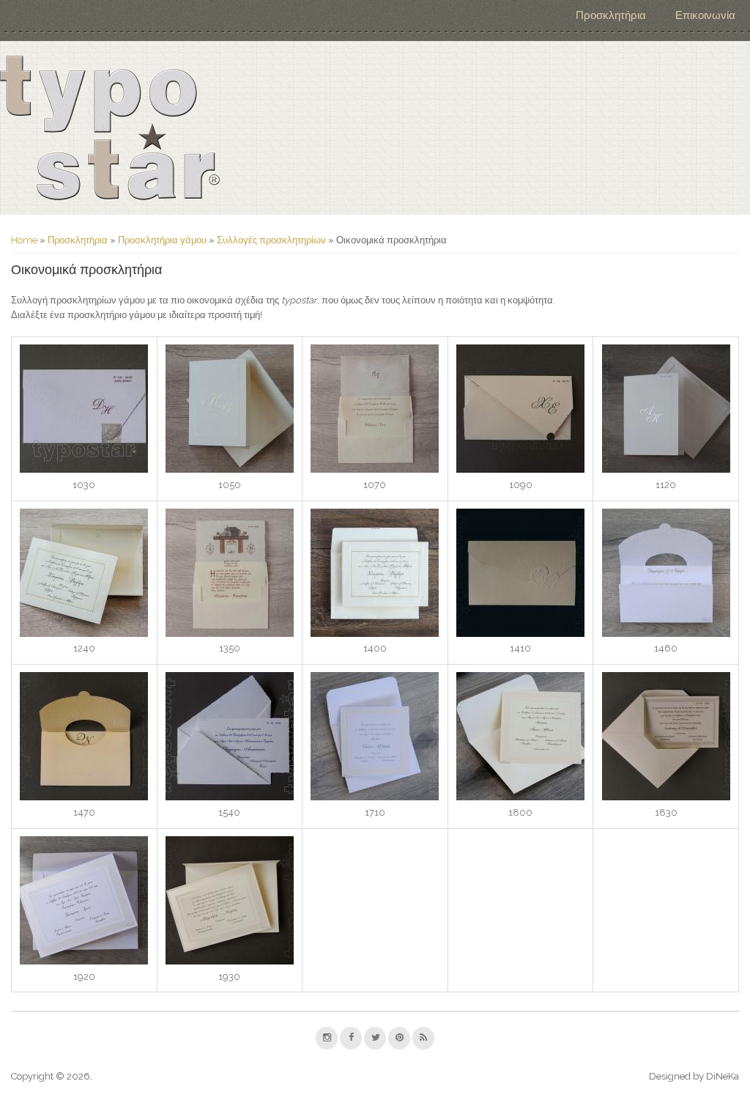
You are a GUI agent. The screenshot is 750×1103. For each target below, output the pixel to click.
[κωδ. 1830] (666, 797)
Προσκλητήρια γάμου (162, 240)
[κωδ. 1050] (230, 469)
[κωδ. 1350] (230, 633)
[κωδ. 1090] (520, 469)
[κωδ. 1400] (375, 633)
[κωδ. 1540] (230, 797)
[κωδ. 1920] (84, 961)
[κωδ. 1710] (375, 797)
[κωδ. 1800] (520, 797)
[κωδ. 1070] (375, 469)
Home (24, 240)
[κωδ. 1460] (666, 633)
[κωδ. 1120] (666, 469)
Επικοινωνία (705, 15)
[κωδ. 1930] (230, 961)
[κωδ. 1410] (520, 633)
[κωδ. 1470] (84, 797)
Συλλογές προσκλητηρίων (271, 240)
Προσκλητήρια (611, 15)
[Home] (110, 128)
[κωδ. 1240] (84, 633)
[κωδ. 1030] (84, 469)
